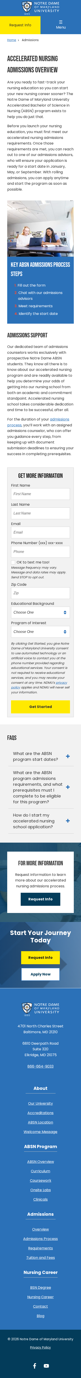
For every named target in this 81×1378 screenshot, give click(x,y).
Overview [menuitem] (40, 1229)
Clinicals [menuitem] (40, 1199)
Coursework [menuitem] (40, 1180)
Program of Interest (28, 623)
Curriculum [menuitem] (40, 1171)
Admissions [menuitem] (40, 1214)
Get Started (40, 706)
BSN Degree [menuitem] (40, 1287)
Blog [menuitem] (40, 1315)
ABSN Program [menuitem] (40, 1147)
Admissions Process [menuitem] (40, 1238)
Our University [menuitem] (40, 1103)
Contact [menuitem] (40, 1306)
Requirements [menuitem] (40, 1248)
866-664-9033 (40, 1066)
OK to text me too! (33, 562)
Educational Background (32, 603)
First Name (20, 485)
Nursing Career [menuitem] (41, 1272)
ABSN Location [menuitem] (40, 1122)
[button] (41, 756)
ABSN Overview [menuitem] (40, 1161)
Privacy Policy (40, 1347)
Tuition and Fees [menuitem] (40, 1257)
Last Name (20, 504)
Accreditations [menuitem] (40, 1112)
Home (11, 40)
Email (15, 523)
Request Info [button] (40, 899)
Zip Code (19, 584)
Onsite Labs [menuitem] (40, 1190)
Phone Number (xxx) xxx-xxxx (37, 542)
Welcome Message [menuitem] (40, 1131)
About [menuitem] (40, 1088)
